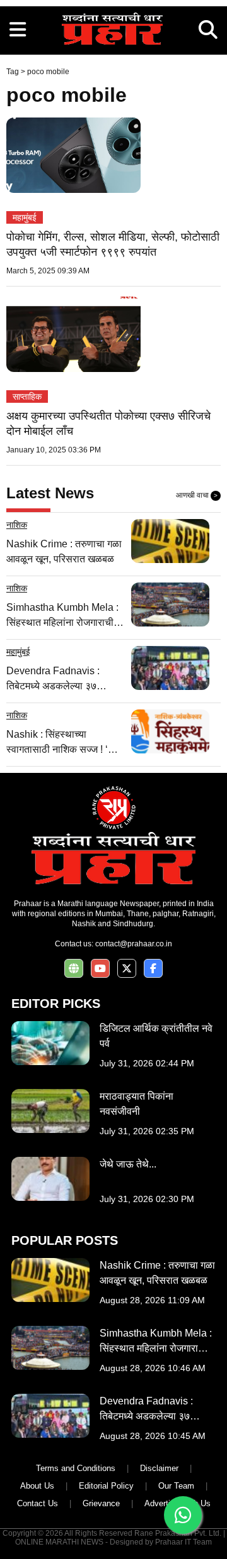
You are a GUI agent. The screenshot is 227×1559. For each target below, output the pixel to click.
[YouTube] (100, 968)
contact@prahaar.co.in (133, 943)
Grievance (101, 1503)
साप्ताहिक (27, 396)
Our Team (176, 1486)
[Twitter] (126, 968)
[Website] (73, 968)
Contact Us (37, 1503)
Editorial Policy (106, 1486)
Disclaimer (159, 1468)
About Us (37, 1486)
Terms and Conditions (75, 1468)
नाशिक (16, 525)
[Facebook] (153, 968)
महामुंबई (25, 217)
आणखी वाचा (197, 495)
